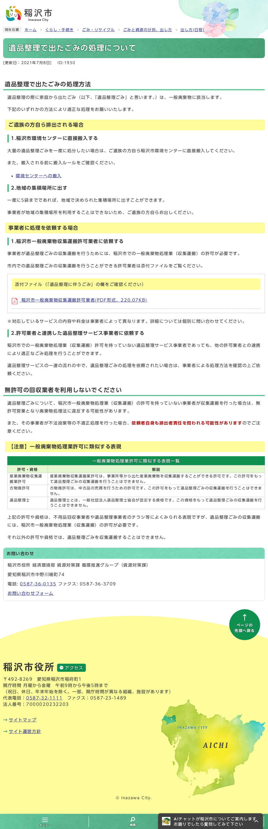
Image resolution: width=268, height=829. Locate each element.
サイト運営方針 (25, 731)
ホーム (31, 30)
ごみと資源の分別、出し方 (147, 30)
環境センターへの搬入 (39, 176)
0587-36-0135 (38, 584)
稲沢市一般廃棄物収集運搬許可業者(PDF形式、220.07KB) (83, 300)
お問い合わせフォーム (31, 593)
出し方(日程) (192, 30)
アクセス (74, 668)
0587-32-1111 (44, 698)
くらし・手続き (59, 30)
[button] (210, 821)
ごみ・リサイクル (98, 30)
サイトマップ (23, 720)
